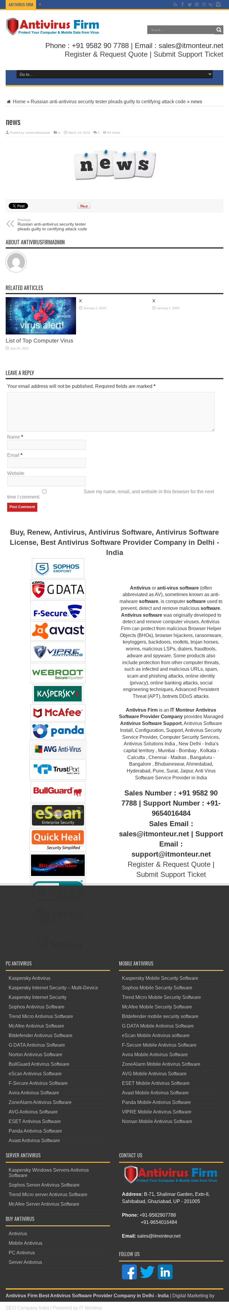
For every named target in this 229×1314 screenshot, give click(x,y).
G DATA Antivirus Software (37, 1045)
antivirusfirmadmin (38, 132)
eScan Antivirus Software (35, 1073)
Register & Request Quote (106, 54)
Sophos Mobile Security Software (157, 987)
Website (15, 473)
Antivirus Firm (22, 1295)
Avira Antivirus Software (34, 1092)
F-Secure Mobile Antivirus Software (159, 1045)
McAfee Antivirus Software (36, 1025)
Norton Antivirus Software (35, 1054)
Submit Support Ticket (188, 54)
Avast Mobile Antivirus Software (155, 1092)
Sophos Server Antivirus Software (44, 1184)
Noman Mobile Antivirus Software (157, 1121)
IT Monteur (90, 1307)
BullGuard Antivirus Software (39, 1064)
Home (19, 101)
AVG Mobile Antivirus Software (154, 1073)
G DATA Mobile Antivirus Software (158, 1025)
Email (13, 455)
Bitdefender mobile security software (160, 1016)
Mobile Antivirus (25, 1243)
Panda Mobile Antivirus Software (156, 1102)
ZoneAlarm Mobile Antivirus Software (161, 1064)
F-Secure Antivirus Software (38, 1083)
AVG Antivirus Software (33, 1111)
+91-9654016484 (159, 1222)
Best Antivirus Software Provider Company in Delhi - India (104, 1295)
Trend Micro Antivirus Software (41, 1016)
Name (13, 436)
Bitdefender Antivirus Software (40, 1035)
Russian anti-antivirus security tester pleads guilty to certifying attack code (108, 101)
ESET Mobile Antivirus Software (156, 1083)
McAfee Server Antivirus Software (44, 1204)
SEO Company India (27, 1307)
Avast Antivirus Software (34, 1140)
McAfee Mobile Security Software (157, 1006)
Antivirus (18, 1233)
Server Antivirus (25, 1262)
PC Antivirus (22, 1252)
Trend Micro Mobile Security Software (161, 997)
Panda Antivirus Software (35, 1130)
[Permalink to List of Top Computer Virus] (41, 316)
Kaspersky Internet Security (37, 997)
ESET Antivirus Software (35, 1121)
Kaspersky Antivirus (29, 978)
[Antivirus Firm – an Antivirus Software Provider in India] (53, 27)
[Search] (218, 29)
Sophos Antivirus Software (36, 1006)
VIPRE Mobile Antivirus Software (156, 1111)
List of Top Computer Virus (39, 340)
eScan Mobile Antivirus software (156, 1035)
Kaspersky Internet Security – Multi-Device (53, 987)
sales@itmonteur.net (158, 1236)
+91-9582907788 (158, 1215)
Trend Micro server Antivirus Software (48, 1194)
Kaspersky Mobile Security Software (160, 978)
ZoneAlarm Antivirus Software (40, 1102)
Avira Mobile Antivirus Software (155, 1054)
